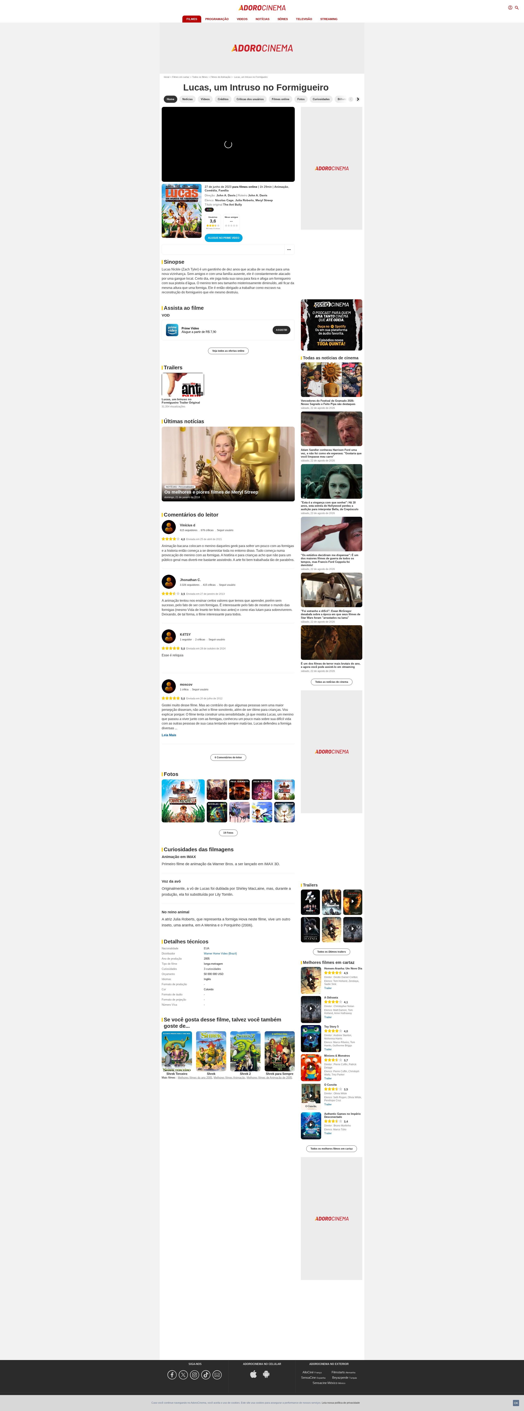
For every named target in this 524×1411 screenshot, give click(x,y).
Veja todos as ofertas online (228, 350)
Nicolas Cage (224, 200)
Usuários (212, 217)
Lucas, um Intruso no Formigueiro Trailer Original (181, 401)
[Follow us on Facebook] (172, 1374)
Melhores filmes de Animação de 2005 (269, 1077)
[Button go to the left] (350, 99)
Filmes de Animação (220, 77)
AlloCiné (308, 1372)
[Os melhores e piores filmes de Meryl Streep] (228, 464)
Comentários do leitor (191, 515)
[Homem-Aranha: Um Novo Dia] (311, 980)
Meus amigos (231, 217)
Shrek (211, 1073)
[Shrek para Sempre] (280, 1051)
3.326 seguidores (190, 584)
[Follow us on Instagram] (195, 1374)
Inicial (166, 77)
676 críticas (207, 530)
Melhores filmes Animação (229, 1077)
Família (224, 190)
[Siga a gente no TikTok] (206, 1374)
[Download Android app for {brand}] (268, 1373)
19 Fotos (228, 832)
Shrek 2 (245, 1073)
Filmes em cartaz (180, 77)
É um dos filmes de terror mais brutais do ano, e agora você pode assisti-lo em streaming (330, 665)
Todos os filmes (200, 77)
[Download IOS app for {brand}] (256, 1373)
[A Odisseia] (311, 1009)
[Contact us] (217, 1374)
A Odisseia (331, 997)
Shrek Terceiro (176, 1073)
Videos (242, 19)
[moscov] (169, 686)
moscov (186, 684)
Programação (217, 19)
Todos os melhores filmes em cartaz (332, 1148)
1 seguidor (186, 639)
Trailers (173, 367)
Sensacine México (325, 1383)
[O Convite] (311, 1096)
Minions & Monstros (337, 1055)
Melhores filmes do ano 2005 (195, 1077)
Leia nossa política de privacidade (341, 1402)
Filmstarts (338, 1372)
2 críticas (200, 639)
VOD (166, 315)
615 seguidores (189, 530)
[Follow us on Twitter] (184, 1374)
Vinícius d (187, 525)
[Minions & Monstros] (311, 1067)
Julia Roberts (244, 200)
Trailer (328, 988)
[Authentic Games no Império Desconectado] (311, 1125)
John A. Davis (226, 195)
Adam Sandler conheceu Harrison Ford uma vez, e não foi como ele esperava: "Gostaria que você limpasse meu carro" (331, 453)
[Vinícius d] (169, 527)
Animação (281, 186)
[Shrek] (211, 1051)
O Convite (330, 1084)
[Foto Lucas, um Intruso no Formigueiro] (183, 800)
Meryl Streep (264, 200)
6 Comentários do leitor (228, 757)
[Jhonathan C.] (169, 582)
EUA (206, 948)
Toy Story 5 (331, 1026)
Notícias (262, 19)
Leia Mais (169, 735)
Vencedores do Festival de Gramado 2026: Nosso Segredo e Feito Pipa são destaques (328, 402)
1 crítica (184, 689)
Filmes (191, 19)
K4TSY (185, 634)
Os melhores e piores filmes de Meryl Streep (211, 492)
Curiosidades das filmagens (199, 849)
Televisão (304, 19)
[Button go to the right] (357, 99)
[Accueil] (262, 8)
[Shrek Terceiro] (177, 1051)
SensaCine (308, 1377)
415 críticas (209, 584)
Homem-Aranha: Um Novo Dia (343, 968)
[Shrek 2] (245, 1051)
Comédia (211, 190)
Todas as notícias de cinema (331, 682)
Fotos (171, 774)
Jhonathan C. (190, 580)
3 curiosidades (212, 968)
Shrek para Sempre (279, 1073)
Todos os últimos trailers (331, 951)
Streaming (329, 19)
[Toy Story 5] (311, 1038)
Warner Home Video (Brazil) (220, 953)
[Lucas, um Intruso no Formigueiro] (182, 211)
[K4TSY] (169, 636)
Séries (283, 19)
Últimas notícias (184, 421)
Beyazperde (340, 1377)
